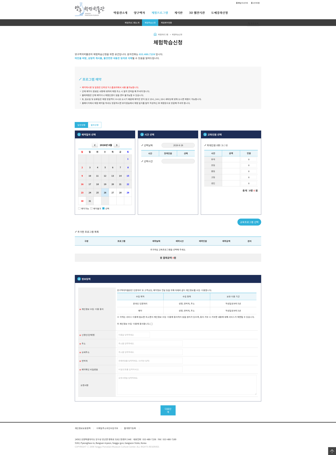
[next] (117, 145)
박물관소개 (120, 13)
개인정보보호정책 (83, 428)
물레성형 (95, 124)
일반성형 (81, 124)
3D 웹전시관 (197, 13)
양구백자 (139, 13)
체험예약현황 (166, 22)
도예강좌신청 (219, 13)
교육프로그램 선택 (249, 222)
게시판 (178, 13)
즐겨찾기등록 (130, 428)
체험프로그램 (159, 13)
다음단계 (168, 410)
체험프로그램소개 (132, 22)
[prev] (95, 145)
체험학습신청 (150, 22)
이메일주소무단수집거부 (107, 428)
